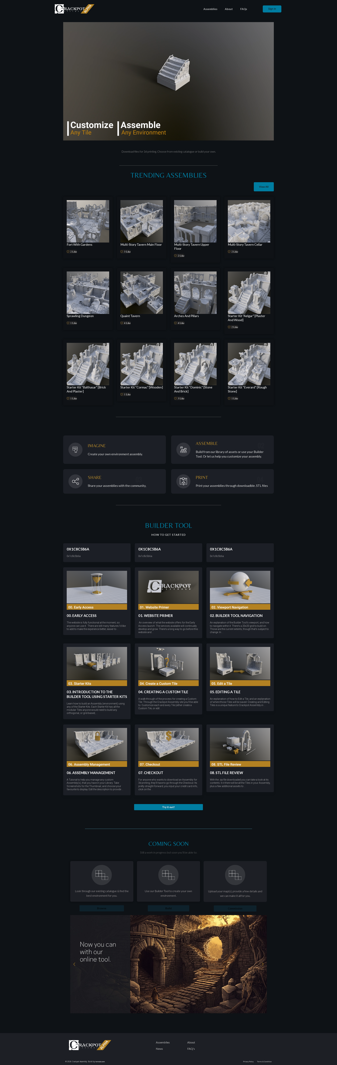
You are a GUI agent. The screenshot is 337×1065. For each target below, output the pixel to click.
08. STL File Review (226, 773)
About (229, 9)
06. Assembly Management (91, 773)
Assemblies (210, 9)
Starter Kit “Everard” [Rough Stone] (247, 389)
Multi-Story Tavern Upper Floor (191, 246)
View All (264, 186)
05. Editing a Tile (225, 692)
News (159, 1048)
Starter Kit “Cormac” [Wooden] (141, 387)
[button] (168, 807)
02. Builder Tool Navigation (236, 615)
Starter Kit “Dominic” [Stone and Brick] (193, 389)
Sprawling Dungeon (80, 316)
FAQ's (191, 1048)
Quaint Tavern (130, 316)
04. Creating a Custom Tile (163, 692)
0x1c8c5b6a (78, 549)
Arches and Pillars (186, 316)
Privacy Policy (248, 1061)
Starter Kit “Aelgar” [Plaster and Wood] (246, 318)
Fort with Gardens (79, 244)
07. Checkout (150, 773)
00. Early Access (82, 615)
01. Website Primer (155, 615)
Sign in (272, 8)
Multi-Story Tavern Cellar (245, 244)
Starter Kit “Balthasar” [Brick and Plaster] (86, 389)
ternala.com (100, 1061)
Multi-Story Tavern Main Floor (141, 244)
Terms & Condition (264, 1061)
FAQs (243, 9)
